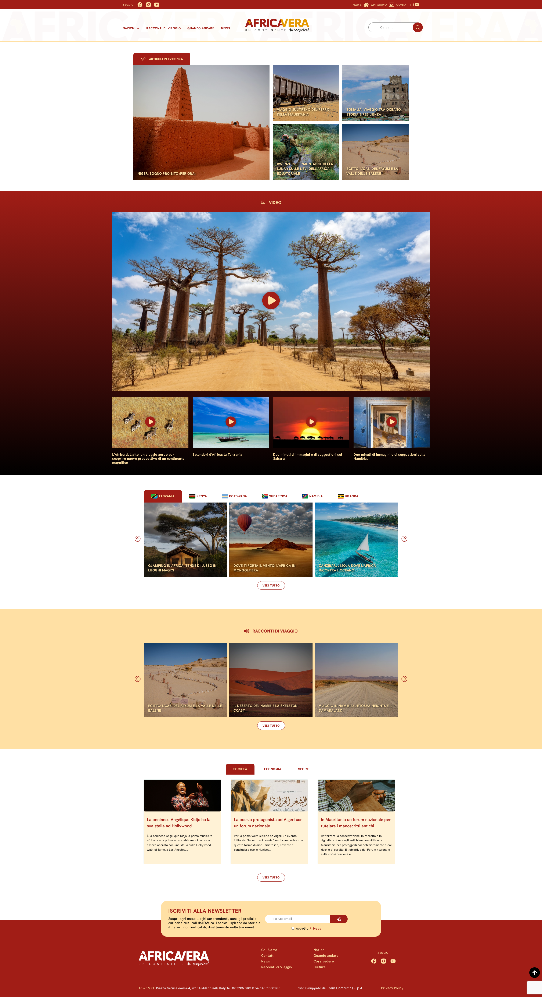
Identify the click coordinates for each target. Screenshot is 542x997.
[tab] (163, 496)
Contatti (268, 955)
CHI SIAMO (379, 5)
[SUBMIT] (339, 919)
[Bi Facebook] (139, 4)
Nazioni (320, 950)
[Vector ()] (148, 4)
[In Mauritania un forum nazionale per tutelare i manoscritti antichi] (356, 795)
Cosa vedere (324, 961)
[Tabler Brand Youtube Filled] (156, 4)
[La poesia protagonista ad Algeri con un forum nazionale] (269, 795)
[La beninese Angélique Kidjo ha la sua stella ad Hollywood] (182, 795)
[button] (271, 301)
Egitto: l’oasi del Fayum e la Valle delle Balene (372, 171)
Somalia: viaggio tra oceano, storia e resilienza (374, 111)
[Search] (418, 27)
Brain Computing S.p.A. (344, 988)
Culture (320, 967)
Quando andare (326, 955)
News (265, 961)
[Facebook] (373, 961)
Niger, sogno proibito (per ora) (166, 173)
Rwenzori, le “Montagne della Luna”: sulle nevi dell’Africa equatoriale (305, 169)
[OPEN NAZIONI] (138, 28)
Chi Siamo (269, 950)
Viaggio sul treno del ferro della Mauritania (303, 111)
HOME (357, 5)
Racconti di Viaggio (276, 967)
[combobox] (395, 27)
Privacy (315, 928)
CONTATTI (403, 5)
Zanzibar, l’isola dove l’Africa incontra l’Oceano (347, 568)
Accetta (308, 928)
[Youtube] (393, 961)
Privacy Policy (392, 988)
